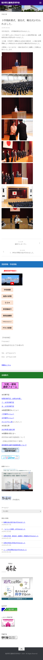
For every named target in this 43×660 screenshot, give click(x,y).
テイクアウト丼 (7, 422)
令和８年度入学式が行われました (14, 543)
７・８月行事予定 (8, 402)
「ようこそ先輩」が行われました (14, 529)
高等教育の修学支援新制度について (14, 445)
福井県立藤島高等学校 (10, 3)
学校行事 (4, 14)
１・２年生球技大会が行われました (15, 550)
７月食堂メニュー (8, 414)
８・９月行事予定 (8, 406)
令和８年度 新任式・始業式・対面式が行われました (21, 536)
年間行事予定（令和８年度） (12, 398)
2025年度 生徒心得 (8, 429)
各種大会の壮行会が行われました (14, 522)
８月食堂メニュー (8, 418)
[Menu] (40, 2)
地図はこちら (6, 365)
